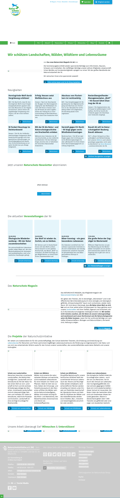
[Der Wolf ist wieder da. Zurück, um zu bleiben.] (46, 227)
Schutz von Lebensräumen (101, 408)
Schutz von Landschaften (21, 408)
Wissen (70, 43)
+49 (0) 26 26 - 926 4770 (25, 464)
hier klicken (21, 474)
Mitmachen (81, 43)
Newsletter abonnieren (56, 468)
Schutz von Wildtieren (73, 408)
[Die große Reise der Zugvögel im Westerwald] (99, 227)
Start (13, 43)
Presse (59, 1)
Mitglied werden (104, 2)
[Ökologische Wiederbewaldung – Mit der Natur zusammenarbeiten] (20, 227)
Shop (92, 43)
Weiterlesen (27, 122)
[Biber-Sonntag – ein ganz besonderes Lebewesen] (73, 227)
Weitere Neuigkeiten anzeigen (99, 156)
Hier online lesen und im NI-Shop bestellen (64, 82)
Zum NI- (105, 328)
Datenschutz (83, 467)
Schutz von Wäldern (45, 408)
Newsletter (83, 458)
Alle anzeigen (99, 266)
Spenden (87, 2)
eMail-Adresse (42, 185)
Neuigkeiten (83, 464)
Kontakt (101, 43)
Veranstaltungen (85, 454)
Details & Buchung (25, 261)
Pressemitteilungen (86, 451)
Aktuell (47, 43)
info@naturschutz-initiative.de (28, 471)
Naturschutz (59, 43)
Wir (38, 43)
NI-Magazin (83, 461)
